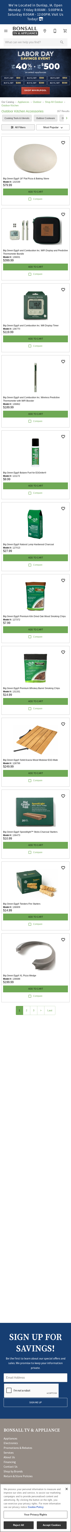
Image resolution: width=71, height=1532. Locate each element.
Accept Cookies (52, 1525)
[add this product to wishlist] (63, 142)
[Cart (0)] (65, 30)
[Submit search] (62, 42)
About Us (9, 1457)
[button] (5, 30)
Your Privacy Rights (35, 1514)
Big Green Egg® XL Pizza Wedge (19, 975)
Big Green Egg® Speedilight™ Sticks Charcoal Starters (30, 832)
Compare (37, 199)
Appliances (23, 102)
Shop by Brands (13, 1471)
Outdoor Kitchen (10, 105)
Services (9, 1452)
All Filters (20, 127)
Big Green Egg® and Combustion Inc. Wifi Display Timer (31, 325)
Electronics (11, 1443)
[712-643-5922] (55, 30)
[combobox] (53, 127)
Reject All (18, 1525)
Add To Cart (35, 192)
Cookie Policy (36, 1507)
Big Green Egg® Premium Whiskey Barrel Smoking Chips (31, 688)
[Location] (44, 30)
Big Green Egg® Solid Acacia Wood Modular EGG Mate (30, 760)
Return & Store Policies (18, 1476)
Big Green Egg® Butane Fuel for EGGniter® (24, 472)
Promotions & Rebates (18, 1448)
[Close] (67, 1489)
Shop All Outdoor (54, 102)
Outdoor (37, 102)
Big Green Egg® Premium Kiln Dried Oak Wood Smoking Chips (34, 616)
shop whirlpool (35, 90)
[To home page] (25, 30)
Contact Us (10, 1466)
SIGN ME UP (35, 1402)
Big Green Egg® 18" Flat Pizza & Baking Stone (26, 178)
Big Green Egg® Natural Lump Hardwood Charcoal (28, 544)
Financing (10, 1462)
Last (49, 1010)
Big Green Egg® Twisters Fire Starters (21, 904)
